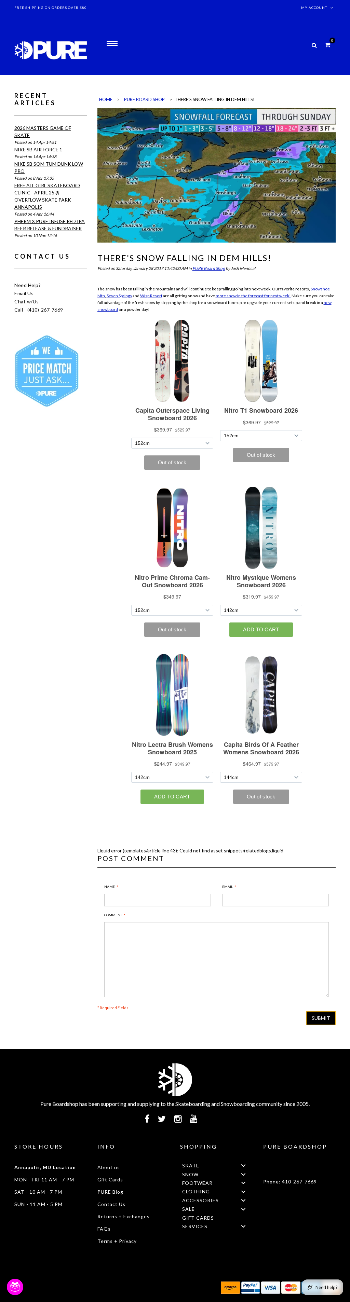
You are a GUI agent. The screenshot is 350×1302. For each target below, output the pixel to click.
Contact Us (111, 1204)
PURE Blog (110, 1192)
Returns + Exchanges (123, 1216)
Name (109, 887)
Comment (113, 915)
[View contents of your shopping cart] (327, 45)
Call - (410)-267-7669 (38, 310)
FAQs (104, 1229)
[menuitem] (216, 1165)
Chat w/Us (26, 301)
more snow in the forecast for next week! (253, 295)
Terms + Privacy (117, 1241)
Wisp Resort (151, 295)
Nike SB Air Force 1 (38, 149)
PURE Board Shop (208, 268)
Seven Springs (119, 295)
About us (108, 1167)
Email (227, 887)
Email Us (23, 293)
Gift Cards (110, 1179)
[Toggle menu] (243, 1165)
